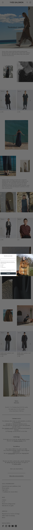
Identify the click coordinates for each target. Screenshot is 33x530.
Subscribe (8, 273)
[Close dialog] (32, 254)
